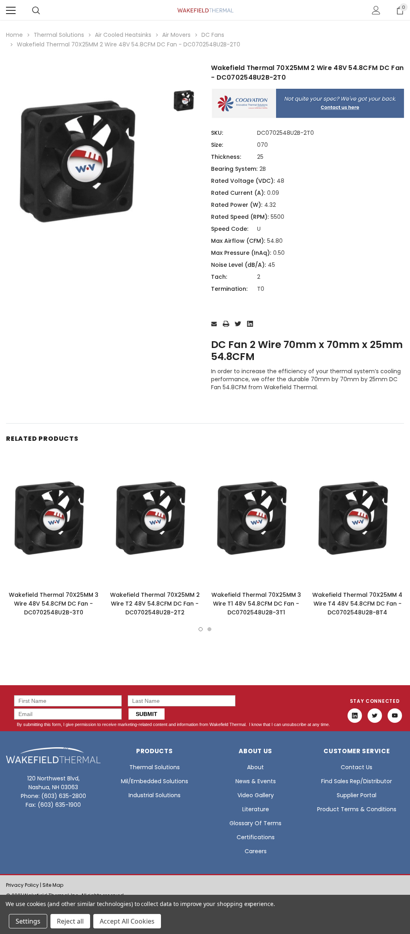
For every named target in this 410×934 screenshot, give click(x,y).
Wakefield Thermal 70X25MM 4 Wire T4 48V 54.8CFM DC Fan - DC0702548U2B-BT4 (357, 603)
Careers (256, 851)
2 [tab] (209, 629)
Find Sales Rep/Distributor (356, 781)
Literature (255, 809)
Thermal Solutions (154, 767)
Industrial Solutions (155, 795)
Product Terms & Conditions (356, 809)
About (255, 767)
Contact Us (356, 767)
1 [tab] (201, 629)
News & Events (255, 781)
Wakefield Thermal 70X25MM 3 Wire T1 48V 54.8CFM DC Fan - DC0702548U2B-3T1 (256, 603)
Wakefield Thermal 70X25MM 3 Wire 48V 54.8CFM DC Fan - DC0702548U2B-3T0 (53, 603)
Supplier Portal (356, 795)
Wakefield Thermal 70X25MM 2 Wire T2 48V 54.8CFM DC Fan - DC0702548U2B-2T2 (155, 603)
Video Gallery (255, 795)
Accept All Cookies (127, 921)
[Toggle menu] (11, 10)
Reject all (70, 921)
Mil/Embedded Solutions (154, 781)
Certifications (256, 837)
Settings (28, 921)
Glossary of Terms (255, 823)
